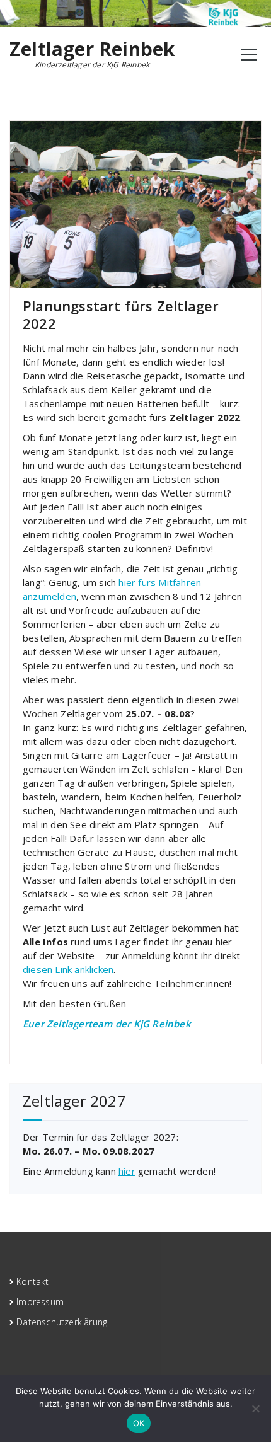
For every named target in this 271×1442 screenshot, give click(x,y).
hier (127, 1171)
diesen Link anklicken (68, 969)
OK (139, 1423)
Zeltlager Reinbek (92, 49)
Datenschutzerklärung (61, 1322)
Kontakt (32, 1282)
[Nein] (255, 1408)
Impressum (40, 1302)
